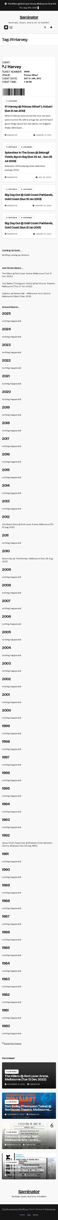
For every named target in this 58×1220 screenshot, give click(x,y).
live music (12, 101)
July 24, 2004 (44, 177)
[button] (45, 27)
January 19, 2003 (43, 205)
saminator (12, 135)
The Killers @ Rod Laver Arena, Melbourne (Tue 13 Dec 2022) (26, 1077)
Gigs (29, 1215)
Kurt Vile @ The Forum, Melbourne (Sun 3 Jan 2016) (24, 1168)
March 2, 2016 (14, 1145)
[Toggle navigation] (11, 27)
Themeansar (50, 1209)
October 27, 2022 (16, 1114)
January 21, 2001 (43, 234)
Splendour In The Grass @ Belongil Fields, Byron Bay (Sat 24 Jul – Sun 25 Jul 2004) (28, 157)
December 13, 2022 (16, 1084)
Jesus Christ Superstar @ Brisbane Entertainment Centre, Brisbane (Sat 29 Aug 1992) (27, 844)
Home (22, 1215)
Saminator (29, 17)
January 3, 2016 (15, 1175)
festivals (12, 147)
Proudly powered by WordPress (15, 1209)
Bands (35, 1215)
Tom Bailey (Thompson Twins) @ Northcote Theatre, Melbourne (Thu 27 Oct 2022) (28, 285)
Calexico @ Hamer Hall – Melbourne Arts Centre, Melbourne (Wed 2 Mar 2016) (26, 295)
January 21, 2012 (43, 135)
